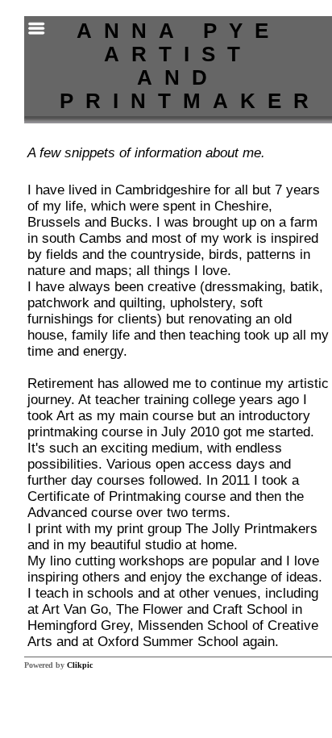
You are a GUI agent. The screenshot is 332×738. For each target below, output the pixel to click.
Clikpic (80, 665)
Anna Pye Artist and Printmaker (190, 65)
